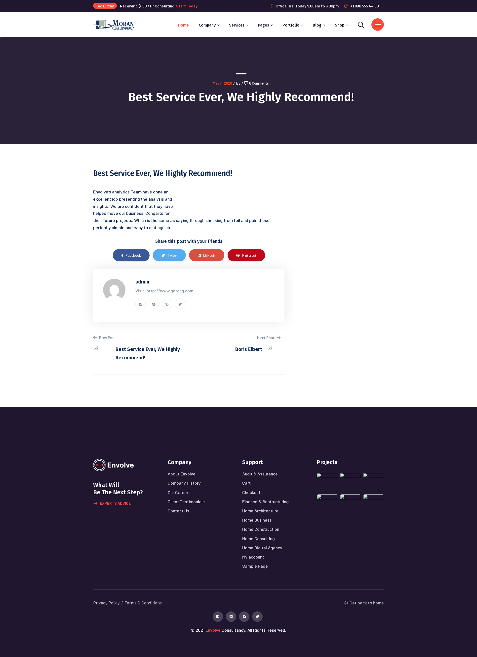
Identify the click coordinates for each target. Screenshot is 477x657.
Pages (263, 25)
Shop (339, 25)
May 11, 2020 (222, 83)
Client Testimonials (186, 501)
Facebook (133, 255)
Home (183, 25)
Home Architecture (260, 510)
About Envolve (182, 473)
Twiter (172, 255)
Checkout (251, 492)
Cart (246, 483)
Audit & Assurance (260, 473)
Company (207, 25)
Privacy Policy (106, 602)
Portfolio (290, 25)
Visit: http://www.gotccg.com (164, 290)
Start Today (187, 5)
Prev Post (107, 337)
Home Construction (260, 529)
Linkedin (209, 255)
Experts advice (115, 503)
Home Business (257, 520)
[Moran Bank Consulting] (113, 24)
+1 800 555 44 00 (364, 5)
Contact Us (178, 510)
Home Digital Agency (262, 547)
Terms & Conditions (143, 602)
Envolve (213, 630)
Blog (317, 25)
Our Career (178, 492)
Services (236, 25)
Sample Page (255, 566)
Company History (184, 483)
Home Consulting (258, 538)
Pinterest (249, 255)
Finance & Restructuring (265, 501)
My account (253, 557)
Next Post (266, 337)
